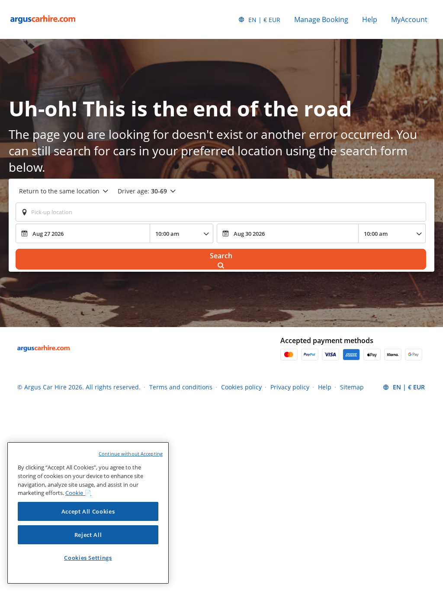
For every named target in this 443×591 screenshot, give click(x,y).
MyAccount (409, 19)
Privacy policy (289, 387)
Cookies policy (241, 387)
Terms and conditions (180, 387)
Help (369, 19)
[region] (88, 513)
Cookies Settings (88, 558)
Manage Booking (321, 19)
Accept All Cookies (88, 511)
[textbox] (221, 212)
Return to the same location (59, 191)
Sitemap (352, 387)
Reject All (88, 535)
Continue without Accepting (131, 453)
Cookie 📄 (78, 493)
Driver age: (142, 191)
